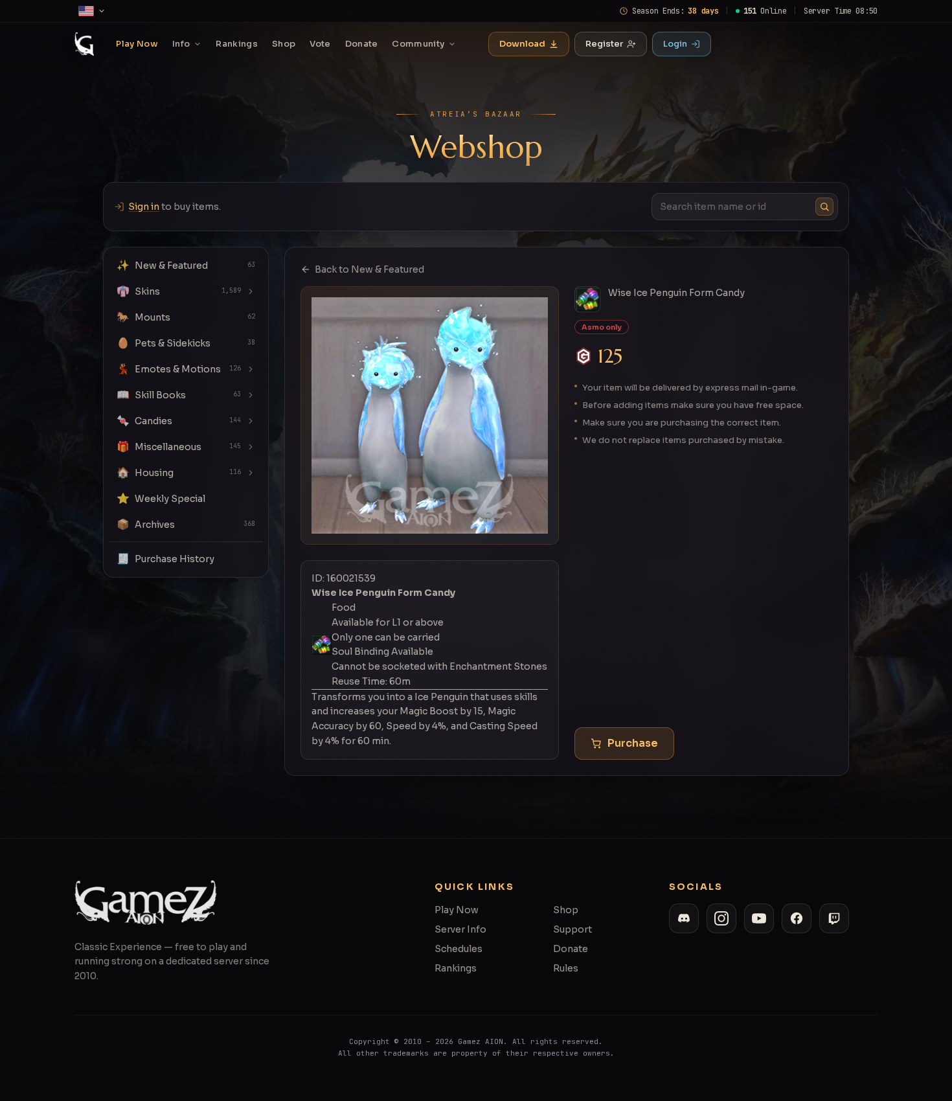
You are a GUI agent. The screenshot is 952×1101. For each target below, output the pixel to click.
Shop (283, 43)
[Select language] (91, 11)
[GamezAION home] (84, 44)
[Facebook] (796, 918)
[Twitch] (834, 918)
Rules (565, 968)
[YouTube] (759, 918)
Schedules (458, 949)
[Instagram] (721, 918)
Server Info (460, 929)
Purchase (632, 743)
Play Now (137, 43)
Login (675, 43)
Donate (361, 43)
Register (604, 43)
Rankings (237, 43)
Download (522, 43)
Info (181, 43)
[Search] (824, 207)
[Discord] (684, 918)
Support (572, 929)
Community (418, 43)
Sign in (143, 206)
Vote (320, 43)
